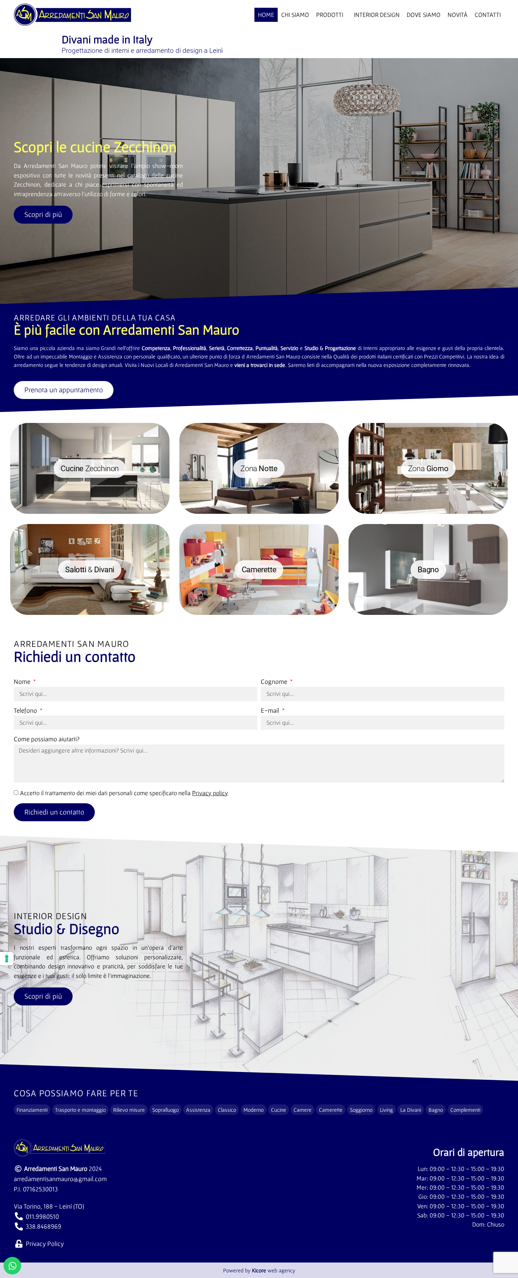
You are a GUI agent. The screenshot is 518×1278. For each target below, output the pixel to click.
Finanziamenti (32, 1109)
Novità (458, 14)
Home (266, 14)
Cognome (275, 681)
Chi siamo (295, 14)
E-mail (270, 710)
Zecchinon (90, 468)
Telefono (26, 710)
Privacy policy (210, 793)
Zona (258, 468)
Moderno (253, 1109)
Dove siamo (423, 14)
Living (386, 1109)
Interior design (377, 14)
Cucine (278, 1109)
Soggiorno (361, 1109)
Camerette (331, 1109)
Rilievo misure (129, 1109)
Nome (23, 681)
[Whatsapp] (12, 1265)
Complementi (465, 1109)
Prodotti (329, 14)
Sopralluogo (165, 1109)
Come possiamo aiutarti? (47, 739)
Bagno (435, 1109)
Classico (227, 1109)
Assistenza (198, 1109)
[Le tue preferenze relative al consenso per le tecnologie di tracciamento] (6, 958)
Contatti (488, 14)
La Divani (410, 1109)
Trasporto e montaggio (80, 1109)
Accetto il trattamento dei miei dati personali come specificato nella (124, 793)
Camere (303, 1109)
